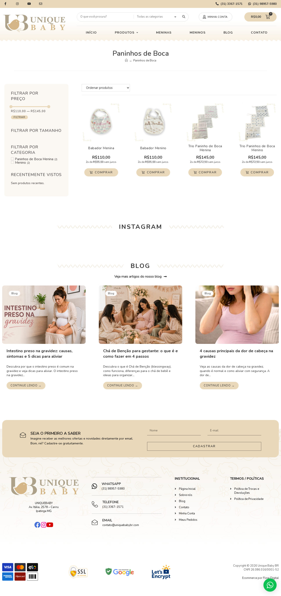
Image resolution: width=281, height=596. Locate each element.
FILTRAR (19, 117)
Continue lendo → (26, 386)
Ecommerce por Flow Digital (260, 578)
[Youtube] (50, 525)
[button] (215, 17)
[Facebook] (37, 525)
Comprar (104, 172)
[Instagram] (44, 525)
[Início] (126, 61)
